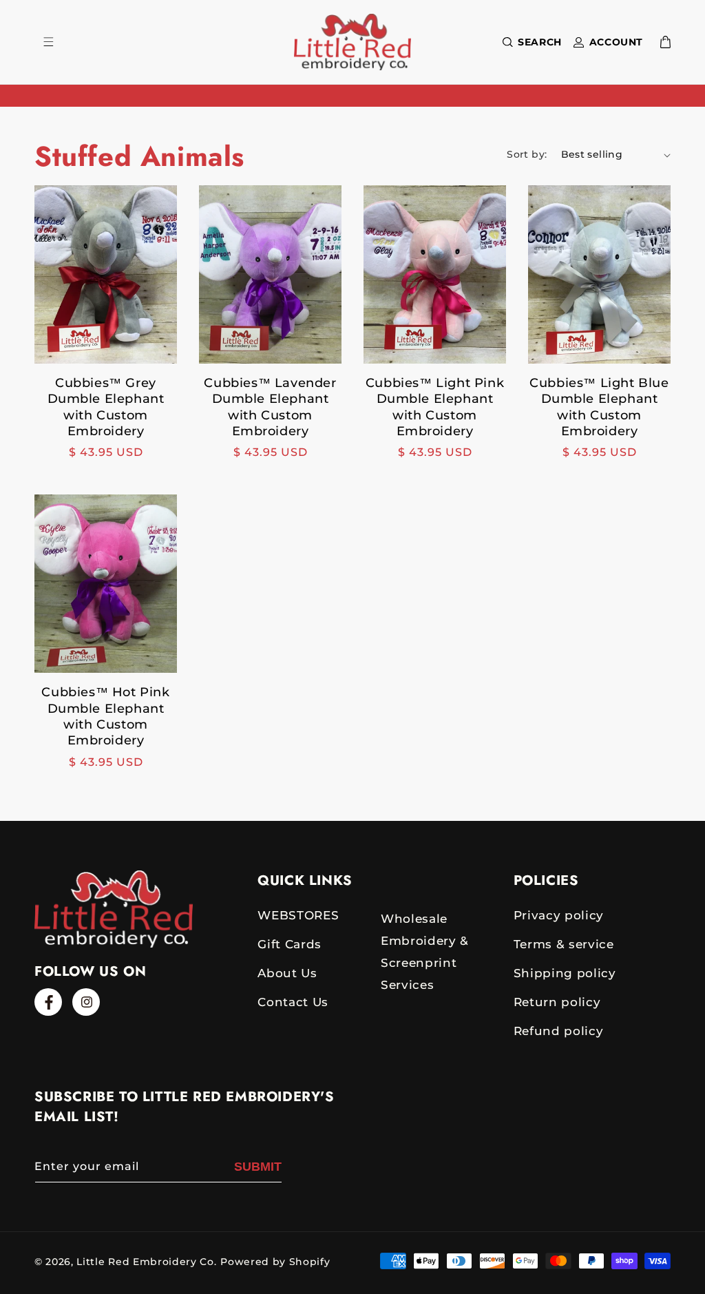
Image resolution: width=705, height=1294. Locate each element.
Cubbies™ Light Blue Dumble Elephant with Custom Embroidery (599, 407)
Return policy (557, 1002)
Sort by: (527, 154)
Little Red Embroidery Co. (146, 1261)
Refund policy (559, 1031)
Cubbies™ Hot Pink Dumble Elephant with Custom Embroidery (105, 716)
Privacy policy (559, 915)
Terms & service (564, 944)
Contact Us (292, 1002)
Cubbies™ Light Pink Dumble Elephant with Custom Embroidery (435, 407)
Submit (258, 1166)
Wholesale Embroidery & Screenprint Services (425, 952)
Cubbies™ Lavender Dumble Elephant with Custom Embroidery (270, 407)
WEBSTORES (298, 915)
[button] (529, 42)
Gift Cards (289, 944)
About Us (287, 973)
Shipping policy (565, 973)
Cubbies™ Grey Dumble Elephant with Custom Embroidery (106, 407)
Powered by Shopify (275, 1261)
